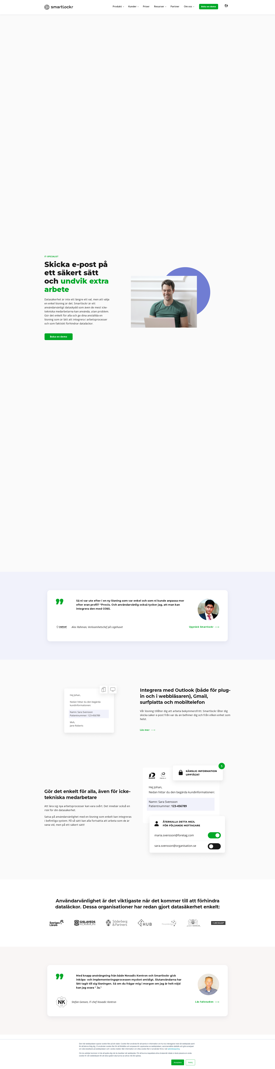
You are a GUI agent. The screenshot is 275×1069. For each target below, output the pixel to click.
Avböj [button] (190, 1062)
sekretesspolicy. (174, 1048)
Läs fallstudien (204, 1002)
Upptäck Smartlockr (201, 627)
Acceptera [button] (178, 1062)
